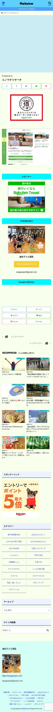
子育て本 (38, 562)
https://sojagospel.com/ (26, 264)
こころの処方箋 (38, 569)
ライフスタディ (14, 569)
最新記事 (7, 692)
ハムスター (14, 555)
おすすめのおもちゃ (38, 541)
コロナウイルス (38, 576)
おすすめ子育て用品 (14, 541)
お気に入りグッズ (38, 548)
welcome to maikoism (27, 9)
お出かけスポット (38, 535)
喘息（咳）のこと (14, 583)
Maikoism (26, 3)
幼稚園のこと (14, 562)
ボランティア (38, 583)
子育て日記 (38, 555)
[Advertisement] (26, 44)
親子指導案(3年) (14, 535)
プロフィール (14, 589)
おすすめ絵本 (14, 548)
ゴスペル (14, 576)
